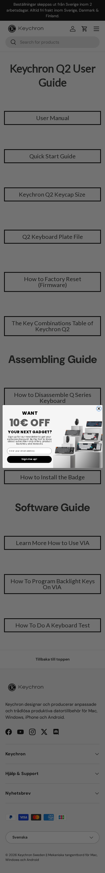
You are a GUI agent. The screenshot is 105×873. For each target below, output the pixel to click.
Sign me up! (29, 459)
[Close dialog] (99, 408)
